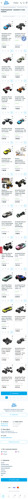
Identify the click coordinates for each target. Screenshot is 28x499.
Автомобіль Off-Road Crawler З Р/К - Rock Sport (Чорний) (20, 318)
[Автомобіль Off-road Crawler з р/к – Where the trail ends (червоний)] (7, 90)
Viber (18, 451)
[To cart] (11, 51)
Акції (2, 475)
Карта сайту (3, 471)
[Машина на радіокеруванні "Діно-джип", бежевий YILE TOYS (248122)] (7, 183)
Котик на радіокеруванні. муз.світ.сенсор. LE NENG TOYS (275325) (20, 161)
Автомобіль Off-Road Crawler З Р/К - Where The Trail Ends (7, 130)
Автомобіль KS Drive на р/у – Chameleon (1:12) (20, 255)
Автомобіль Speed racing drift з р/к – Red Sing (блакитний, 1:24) (20, 130)
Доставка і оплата (5, 464)
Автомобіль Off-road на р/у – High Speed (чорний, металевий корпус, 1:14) (20, 192)
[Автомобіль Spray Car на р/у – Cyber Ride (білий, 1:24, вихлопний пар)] (7, 246)
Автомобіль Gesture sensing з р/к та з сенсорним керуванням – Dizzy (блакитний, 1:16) (6, 37)
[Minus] (3, 51)
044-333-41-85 (4, 425)
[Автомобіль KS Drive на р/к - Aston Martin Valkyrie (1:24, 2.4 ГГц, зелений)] (7, 309)
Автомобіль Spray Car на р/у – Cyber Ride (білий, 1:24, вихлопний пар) (7, 256)
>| (21, 397)
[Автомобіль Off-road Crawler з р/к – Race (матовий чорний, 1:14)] (21, 26)
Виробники (3, 473)
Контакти (3, 469)
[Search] (23, 3)
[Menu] (1, 2)
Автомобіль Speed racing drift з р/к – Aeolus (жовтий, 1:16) (7, 160)
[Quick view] (12, 21)
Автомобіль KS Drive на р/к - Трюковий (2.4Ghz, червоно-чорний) (7, 351)
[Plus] (8, 51)
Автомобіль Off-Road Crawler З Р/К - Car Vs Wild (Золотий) (7, 379)
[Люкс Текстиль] (14, 405)
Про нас (2, 462)
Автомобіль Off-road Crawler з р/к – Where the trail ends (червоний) (7, 99)
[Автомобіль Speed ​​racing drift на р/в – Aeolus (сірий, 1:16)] (21, 60)
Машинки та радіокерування (9, 7)
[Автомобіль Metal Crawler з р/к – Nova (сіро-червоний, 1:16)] (7, 60)
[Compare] (12, 25)
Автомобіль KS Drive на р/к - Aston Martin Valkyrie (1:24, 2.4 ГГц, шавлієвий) (7, 287)
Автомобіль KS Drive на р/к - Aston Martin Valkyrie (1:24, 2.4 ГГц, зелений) (7, 319)
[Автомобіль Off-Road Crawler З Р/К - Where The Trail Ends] (7, 121)
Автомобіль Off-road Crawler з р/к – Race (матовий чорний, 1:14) (20, 35)
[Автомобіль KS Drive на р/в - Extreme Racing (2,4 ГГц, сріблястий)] (7, 214)
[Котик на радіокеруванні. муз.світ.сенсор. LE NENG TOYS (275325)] (21, 151)
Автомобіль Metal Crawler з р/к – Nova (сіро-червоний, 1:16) (7, 68)
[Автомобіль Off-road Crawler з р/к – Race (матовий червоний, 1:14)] (21, 370)
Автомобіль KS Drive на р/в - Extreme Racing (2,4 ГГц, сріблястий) (7, 223)
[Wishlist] (12, 23)
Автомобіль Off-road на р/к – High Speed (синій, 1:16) (20, 286)
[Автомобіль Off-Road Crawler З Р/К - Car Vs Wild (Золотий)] (7, 370)
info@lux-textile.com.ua (6, 437)
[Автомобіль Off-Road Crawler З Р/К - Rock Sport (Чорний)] (21, 309)
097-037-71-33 (4, 423)
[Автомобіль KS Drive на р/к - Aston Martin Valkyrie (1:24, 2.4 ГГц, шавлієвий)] (7, 278)
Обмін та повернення (5, 468)
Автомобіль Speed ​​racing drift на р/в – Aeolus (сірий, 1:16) (19, 68)
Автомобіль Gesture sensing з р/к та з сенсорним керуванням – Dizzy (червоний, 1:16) (20, 351)
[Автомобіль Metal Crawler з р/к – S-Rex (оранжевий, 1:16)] (21, 90)
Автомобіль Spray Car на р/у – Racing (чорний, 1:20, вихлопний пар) (20, 224)
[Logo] (6, 3)
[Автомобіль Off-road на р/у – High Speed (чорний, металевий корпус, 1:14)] (21, 183)
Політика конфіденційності (6, 466)
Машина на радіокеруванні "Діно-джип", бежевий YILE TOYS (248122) (7, 192)
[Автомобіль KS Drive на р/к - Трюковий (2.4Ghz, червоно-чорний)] (7, 341)
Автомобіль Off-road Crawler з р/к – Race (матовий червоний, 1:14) (20, 380)
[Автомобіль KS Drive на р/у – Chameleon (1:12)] (21, 246)
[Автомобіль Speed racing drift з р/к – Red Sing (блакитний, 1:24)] (21, 121)
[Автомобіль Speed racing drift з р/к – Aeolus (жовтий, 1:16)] (7, 151)
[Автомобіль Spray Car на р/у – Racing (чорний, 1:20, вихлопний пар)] (21, 214)
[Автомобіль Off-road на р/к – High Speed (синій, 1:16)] (21, 278)
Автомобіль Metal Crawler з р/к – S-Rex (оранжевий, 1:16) (20, 98)
